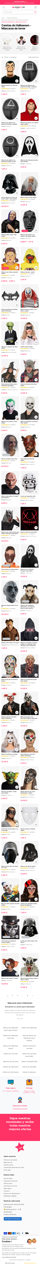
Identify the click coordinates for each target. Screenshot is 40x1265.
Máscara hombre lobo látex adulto (29, 385)
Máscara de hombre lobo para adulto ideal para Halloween (10, 533)
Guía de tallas (8, 1178)
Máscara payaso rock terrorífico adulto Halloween (29, 717)
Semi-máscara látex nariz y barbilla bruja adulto (9, 385)
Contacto (6, 1191)
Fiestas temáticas (10, 1214)
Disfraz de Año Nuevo (11, 1072)
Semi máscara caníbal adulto (10, 569)
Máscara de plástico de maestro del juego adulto (28, 235)
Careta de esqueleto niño (28, 496)
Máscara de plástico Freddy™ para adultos (10, 497)
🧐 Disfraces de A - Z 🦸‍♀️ (12, 1209)
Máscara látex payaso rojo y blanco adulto (29, 310)
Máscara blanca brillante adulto (28, 829)
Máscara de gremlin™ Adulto (9, 978)
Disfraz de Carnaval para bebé (29, 1055)
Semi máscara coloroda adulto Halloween (28, 755)
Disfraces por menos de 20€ (14, 1204)
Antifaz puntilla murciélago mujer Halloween (9, 310)
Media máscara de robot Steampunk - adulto (28, 792)
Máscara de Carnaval (10, 1061)
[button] (4, 7)
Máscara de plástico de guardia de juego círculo (8, 161)
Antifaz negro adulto (27, 346)
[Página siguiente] (33, 996)
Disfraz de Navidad (29, 1067)
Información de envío (10, 1186)
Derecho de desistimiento (12, 1193)
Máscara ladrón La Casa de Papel (9, 86)
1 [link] (7, 995)
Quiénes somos (8, 1165)
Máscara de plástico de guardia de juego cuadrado (29, 86)
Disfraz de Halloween (29, 1028)
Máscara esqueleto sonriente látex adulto (29, 422)
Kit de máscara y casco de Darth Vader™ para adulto (9, 198)
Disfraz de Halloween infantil (10, 1047)
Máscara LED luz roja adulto (29, 532)
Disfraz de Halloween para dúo (10, 1037)
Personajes (8, 1207)
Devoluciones (8, 1183)
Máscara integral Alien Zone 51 (9, 606)
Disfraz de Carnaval (11, 1053)
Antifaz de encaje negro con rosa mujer (9, 829)
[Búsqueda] (35, 12)
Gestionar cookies (10, 1196)
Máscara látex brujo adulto (29, 197)
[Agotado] (17, 454)
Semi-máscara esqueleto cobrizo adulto (8, 941)
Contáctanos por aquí (20, 1108)
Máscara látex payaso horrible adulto (10, 904)
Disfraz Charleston (29, 1072)
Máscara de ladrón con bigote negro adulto (29, 123)
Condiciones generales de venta (14, 1167)
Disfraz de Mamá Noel (29, 1061)
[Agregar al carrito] (17, 81)
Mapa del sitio (8, 1162)
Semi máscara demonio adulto (27, 459)
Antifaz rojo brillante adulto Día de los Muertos (29, 904)
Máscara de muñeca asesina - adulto (10, 273)
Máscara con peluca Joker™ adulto (9, 422)
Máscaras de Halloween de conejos (7, 48)
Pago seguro (8, 1188)
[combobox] (20, 12)
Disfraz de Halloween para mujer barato (10, 1029)
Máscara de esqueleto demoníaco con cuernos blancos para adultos (28, 607)
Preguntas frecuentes (10, 1181)
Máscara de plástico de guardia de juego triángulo (9, 123)
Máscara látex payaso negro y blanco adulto (29, 979)
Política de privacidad (10, 1160)
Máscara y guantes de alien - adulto (9, 347)
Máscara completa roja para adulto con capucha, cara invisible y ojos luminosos (29, 644)
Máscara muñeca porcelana (9, 754)
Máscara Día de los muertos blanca (9, 680)
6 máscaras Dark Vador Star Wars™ (29, 941)
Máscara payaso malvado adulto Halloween (8, 717)
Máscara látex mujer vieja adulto (8, 235)
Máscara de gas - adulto (28, 272)
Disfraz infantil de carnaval (29, 1047)
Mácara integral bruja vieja (9, 458)
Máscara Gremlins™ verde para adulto (9, 792)
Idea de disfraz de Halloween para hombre (29, 1038)
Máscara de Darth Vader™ (28, 866)
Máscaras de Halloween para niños (21, 48)
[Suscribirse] (34, 1137)
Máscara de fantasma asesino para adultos (29, 161)
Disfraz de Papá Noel (10, 1067)
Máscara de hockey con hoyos (10, 642)
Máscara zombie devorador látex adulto (29, 680)
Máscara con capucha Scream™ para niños (27, 570)
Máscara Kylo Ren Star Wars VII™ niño (9, 867)
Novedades (8, 1212)
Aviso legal (7, 1170)
